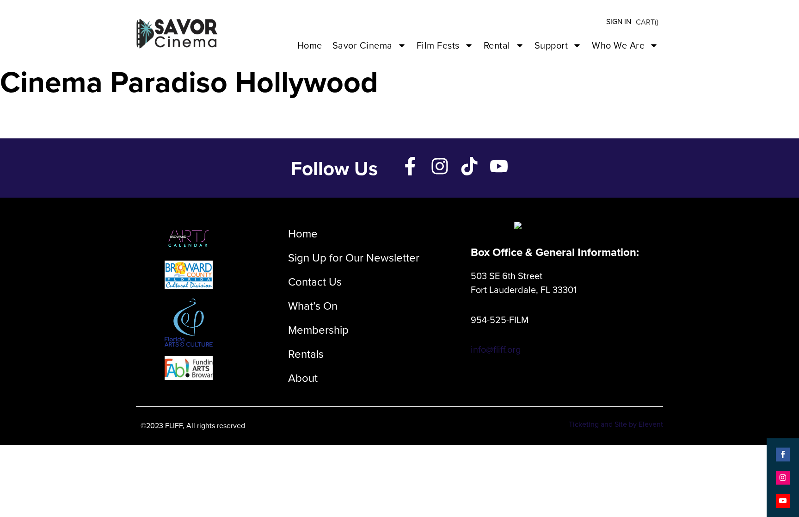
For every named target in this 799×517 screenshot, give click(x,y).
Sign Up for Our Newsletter (353, 257)
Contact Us (315, 281)
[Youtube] (499, 166)
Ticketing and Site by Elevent (616, 424)
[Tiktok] (469, 166)
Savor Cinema (362, 45)
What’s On (313, 305)
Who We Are (618, 45)
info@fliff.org (496, 349)
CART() (647, 22)
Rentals (306, 353)
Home (309, 45)
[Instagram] (439, 166)
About (303, 378)
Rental (497, 45)
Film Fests (438, 45)
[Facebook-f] (410, 166)
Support (551, 45)
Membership (318, 329)
